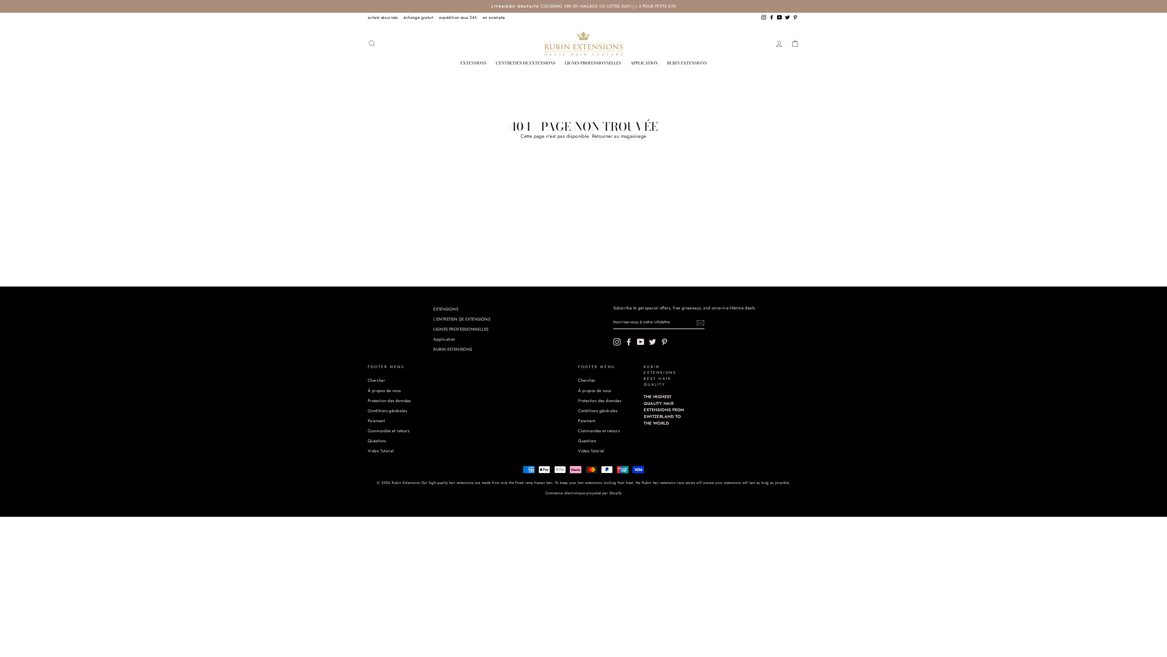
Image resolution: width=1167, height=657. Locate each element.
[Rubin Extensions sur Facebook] (628, 342)
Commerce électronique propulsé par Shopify (584, 493)
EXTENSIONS (473, 63)
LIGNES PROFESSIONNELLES (593, 63)
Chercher (376, 380)
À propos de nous (384, 391)
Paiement (376, 421)
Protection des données (389, 401)
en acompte (494, 17)
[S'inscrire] (700, 322)
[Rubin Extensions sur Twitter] (652, 342)
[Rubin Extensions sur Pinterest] (664, 342)
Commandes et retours (388, 431)
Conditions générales (387, 411)
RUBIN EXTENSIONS (687, 63)
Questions (377, 441)
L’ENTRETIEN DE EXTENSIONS (526, 63)
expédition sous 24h (458, 17)
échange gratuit (418, 17)
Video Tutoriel (381, 451)
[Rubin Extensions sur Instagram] (617, 342)
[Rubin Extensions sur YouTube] (640, 342)
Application (644, 63)
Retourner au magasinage (619, 136)
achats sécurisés (383, 17)
